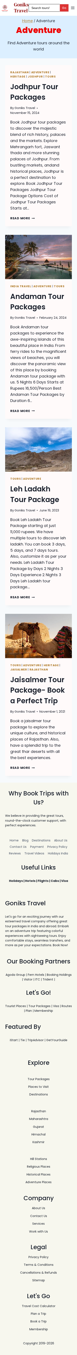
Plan (29, 1011)
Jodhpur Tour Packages (34, 92)
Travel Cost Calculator (38, 1306)
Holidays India (58, 853)
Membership (43, 1011)
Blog (25, 840)
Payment (37, 847)
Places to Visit (38, 1087)
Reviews (15, 853)
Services (38, 1224)
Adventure (40, 72)
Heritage (17, 76)
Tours (50, 76)
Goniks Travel (25, 108)
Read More (22, 218)
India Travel (20, 286)
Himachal (38, 1134)
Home (14, 840)
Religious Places (38, 1166)
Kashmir (38, 1142)
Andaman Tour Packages (37, 301)
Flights (43, 881)
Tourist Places (15, 1006)
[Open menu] (73, 7)
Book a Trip (38, 1321)
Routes (67, 1006)
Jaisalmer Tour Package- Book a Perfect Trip (37, 690)
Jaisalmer (18, 669)
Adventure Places (38, 1182)
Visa (64, 881)
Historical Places (38, 1174)
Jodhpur (35, 76)
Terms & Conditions (38, 1265)
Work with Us (38, 1231)
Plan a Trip (38, 1314)
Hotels (30, 881)
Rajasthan (19, 72)
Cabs (55, 881)
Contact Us (18, 847)
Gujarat (38, 1127)
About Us (60, 840)
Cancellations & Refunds (38, 1272)
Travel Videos (34, 853)
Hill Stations (38, 1159)
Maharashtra (38, 1119)
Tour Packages (39, 1006)
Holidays (16, 881)
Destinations (41, 840)
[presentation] (38, 257)
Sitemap (38, 1280)
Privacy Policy (57, 847)
